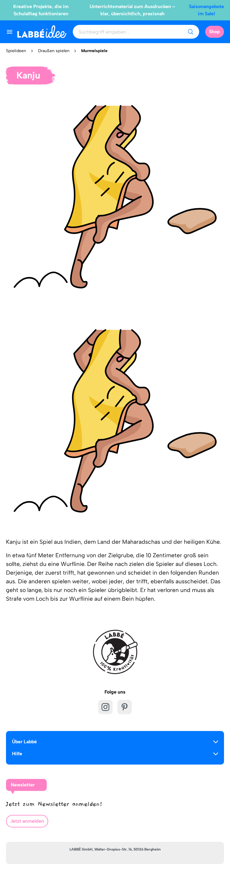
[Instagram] (105, 707)
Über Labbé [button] (24, 741)
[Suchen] (190, 32)
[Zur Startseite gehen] (42, 31)
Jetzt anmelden (27, 821)
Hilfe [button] (17, 753)
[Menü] (9, 32)
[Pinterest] (124, 707)
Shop (214, 31)
